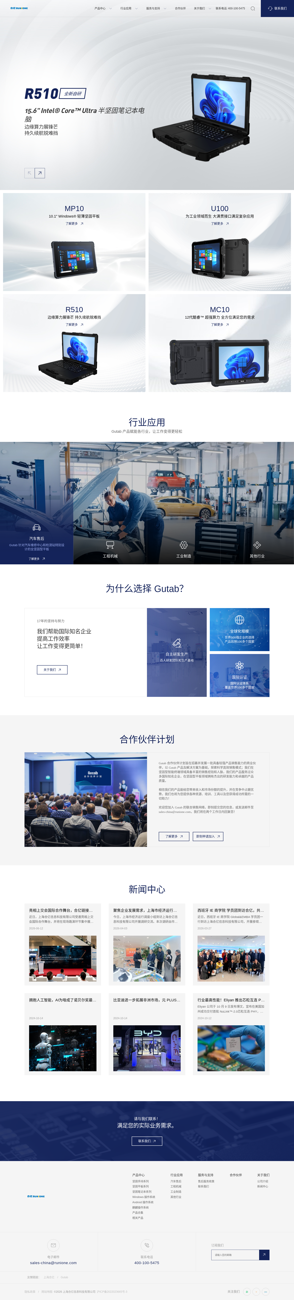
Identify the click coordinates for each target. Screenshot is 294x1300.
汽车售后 (175, 1181)
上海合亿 (49, 1277)
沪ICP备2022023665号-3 (112, 1291)
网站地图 (47, 1291)
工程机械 (175, 1186)
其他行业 (175, 1197)
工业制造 (175, 1191)
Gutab (64, 1277)
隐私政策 (29, 1291)
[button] (40, 173)
